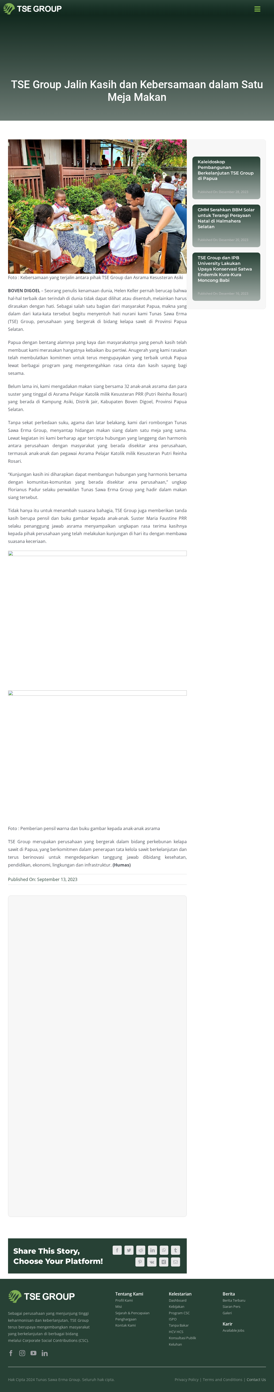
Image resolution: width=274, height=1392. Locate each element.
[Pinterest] (140, 1262)
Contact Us (256, 1379)
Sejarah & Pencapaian (132, 1312)
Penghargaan (125, 1319)
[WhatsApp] (164, 1250)
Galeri (227, 1312)
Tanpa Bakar (179, 1325)
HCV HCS (176, 1331)
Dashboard (178, 1300)
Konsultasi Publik (182, 1337)
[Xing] (164, 1262)
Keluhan (175, 1344)
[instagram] (22, 1353)
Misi (118, 1306)
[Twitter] (129, 1250)
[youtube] (33, 1353)
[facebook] (11, 1353)
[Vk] (152, 1262)
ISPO (173, 1319)
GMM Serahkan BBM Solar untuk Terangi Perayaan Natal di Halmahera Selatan (226, 218)
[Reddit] (141, 1250)
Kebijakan (176, 1306)
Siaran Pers (231, 1306)
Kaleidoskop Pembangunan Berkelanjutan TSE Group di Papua (226, 170)
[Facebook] (117, 1250)
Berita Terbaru (234, 1300)
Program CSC (179, 1312)
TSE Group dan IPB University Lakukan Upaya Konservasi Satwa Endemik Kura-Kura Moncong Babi (225, 269)
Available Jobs (233, 1330)
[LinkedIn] (152, 1250)
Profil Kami (124, 1300)
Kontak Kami (125, 1325)
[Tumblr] (175, 1250)
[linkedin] (45, 1353)
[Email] (175, 1262)
